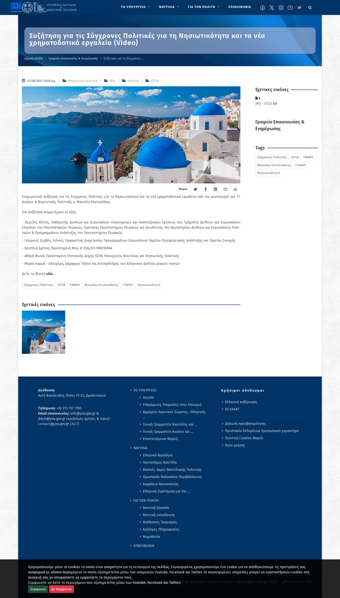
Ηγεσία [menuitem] (148, 397)
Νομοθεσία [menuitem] (151, 537)
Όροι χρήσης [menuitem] (235, 445)
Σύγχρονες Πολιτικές (38, 285)
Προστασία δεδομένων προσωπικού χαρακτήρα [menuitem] (262, 431)
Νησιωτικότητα (149, 285)
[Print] (235, 189)
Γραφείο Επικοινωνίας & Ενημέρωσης (73, 58)
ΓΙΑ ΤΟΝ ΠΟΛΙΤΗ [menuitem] (146, 500)
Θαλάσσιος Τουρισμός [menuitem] (160, 522)
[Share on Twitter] (196, 189)
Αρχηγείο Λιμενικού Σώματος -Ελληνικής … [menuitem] (174, 414)
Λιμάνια (133, 81)
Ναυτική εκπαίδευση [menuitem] (159, 515)
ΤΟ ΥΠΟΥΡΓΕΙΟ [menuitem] (144, 390)
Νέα (112, 81)
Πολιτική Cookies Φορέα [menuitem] (244, 438)
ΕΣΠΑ (154, 81)
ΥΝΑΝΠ (75, 285)
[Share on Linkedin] (216, 189)
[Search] (310, 6)
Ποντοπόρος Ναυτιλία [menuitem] (160, 462)
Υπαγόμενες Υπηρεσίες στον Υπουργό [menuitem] (172, 405)
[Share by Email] (225, 189)
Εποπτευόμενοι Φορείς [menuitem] (160, 439)
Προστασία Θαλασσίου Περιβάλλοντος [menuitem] (172, 477)
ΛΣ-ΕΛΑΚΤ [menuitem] (232, 409)
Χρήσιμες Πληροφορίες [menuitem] (161, 529)
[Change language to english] (299, 8)
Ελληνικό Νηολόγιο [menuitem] (157, 455)
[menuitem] (136, 7)
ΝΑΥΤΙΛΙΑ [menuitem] (140, 448)
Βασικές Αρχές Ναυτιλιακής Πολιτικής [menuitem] (172, 470)
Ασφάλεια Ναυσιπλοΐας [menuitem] (161, 484)
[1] (43, 332)
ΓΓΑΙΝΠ (128, 285)
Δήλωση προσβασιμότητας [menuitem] (245, 424)
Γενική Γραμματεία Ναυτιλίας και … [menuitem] (170, 424)
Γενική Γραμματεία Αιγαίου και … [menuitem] (168, 432)
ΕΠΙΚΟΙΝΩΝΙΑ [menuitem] (143, 546)
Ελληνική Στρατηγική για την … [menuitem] (166, 491)
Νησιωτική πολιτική (82, 81)
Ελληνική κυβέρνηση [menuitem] (241, 402)
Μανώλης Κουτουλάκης (101, 285)
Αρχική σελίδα (33, 58)
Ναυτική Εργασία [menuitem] (156, 508)
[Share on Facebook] (206, 189)
